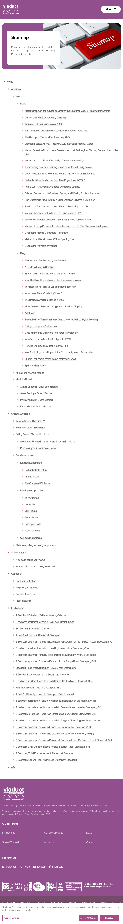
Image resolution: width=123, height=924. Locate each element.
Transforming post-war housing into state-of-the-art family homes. (59, 167)
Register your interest (27, 587)
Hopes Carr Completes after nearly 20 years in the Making (54, 160)
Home (10, 81)
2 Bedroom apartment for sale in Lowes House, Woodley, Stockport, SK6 (53, 727)
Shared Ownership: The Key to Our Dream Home (50, 273)
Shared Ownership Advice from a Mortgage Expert (50, 359)
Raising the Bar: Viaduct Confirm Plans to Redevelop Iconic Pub (57, 206)
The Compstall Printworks (38, 483)
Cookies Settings (11, 918)
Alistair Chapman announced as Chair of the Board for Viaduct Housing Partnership (67, 111)
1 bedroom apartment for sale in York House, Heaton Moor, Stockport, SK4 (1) (56, 700)
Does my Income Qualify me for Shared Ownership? (51, 332)
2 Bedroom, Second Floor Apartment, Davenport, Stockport (46, 759)
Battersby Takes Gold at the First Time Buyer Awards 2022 (55, 180)
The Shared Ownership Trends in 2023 (44, 299)
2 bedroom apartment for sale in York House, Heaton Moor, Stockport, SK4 (54, 681)
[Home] (11, 9)
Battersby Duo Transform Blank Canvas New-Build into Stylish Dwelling (61, 319)
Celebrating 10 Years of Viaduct (41, 245)
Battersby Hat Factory (36, 470)
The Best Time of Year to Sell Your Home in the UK (50, 286)
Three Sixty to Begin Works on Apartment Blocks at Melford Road (58, 219)
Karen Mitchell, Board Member (35, 406)
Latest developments (31, 462)
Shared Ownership (20, 413)
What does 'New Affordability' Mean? (44, 293)
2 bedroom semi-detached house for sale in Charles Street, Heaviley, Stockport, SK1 (59, 707)
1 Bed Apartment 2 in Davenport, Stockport (38, 635)
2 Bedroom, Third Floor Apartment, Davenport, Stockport (45, 753)
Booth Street (31, 517)
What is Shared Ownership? (30, 421)
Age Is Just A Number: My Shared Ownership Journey (52, 186)
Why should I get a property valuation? (35, 566)
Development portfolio (31, 490)
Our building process (31, 538)
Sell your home (18, 552)
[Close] (118, 907)
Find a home (17, 608)
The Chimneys (32, 497)
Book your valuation (26, 581)
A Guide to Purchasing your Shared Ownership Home (47, 441)
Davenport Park (33, 524)
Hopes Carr (30, 504)
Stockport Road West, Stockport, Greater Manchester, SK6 (46, 668)
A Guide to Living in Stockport (40, 267)
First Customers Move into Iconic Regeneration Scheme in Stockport (60, 200)
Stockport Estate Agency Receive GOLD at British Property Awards (59, 143)
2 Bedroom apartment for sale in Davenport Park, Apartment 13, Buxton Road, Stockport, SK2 (64, 641)
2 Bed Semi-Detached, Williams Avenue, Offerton (41, 615)
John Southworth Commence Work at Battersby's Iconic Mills (56, 130)
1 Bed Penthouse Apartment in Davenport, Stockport (43, 674)
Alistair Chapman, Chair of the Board (39, 386)
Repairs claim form (25, 594)
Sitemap (72, 902)
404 (13, 767)
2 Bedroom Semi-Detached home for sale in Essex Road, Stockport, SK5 (53, 746)
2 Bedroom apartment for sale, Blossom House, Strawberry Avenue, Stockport (56, 654)
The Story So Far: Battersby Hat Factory (45, 260)
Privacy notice (88, 902)
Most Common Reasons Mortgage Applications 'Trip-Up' (54, 306)
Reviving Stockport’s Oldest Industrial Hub (46, 345)
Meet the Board (24, 379)
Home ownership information (30, 427)
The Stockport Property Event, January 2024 (47, 137)
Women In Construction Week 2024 (43, 124)
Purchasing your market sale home (38, 448)
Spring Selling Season (36, 365)
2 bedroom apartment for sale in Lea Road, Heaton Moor (45, 622)
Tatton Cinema (32, 530)
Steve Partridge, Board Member (36, 393)
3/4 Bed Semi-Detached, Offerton (33, 628)
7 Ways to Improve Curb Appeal (41, 326)
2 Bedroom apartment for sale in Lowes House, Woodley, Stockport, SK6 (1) (55, 733)
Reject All (109, 918)
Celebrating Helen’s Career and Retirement (46, 232)
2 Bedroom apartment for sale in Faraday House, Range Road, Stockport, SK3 (56, 661)
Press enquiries (24, 600)
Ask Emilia (30, 313)
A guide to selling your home (30, 559)
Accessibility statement (110, 902)
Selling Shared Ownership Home (32, 434)
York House (31, 511)
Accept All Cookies (88, 918)
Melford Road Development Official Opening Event (50, 239)
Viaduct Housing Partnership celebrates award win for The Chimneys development (67, 226)
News (19, 96)
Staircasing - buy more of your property (36, 545)
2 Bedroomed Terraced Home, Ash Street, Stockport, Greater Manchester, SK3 (56, 714)
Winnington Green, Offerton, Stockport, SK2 (38, 687)
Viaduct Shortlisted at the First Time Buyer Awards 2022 (53, 213)
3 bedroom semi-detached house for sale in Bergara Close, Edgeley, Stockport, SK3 (59, 720)
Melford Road (32, 476)
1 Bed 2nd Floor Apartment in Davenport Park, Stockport (45, 694)
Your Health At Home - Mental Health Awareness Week (53, 280)
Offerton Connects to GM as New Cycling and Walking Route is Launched (62, 193)
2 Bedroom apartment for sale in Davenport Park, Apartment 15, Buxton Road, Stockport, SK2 (64, 740)
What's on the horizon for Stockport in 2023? (48, 339)
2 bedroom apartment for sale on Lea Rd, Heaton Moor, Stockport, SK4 (52, 648)
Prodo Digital (56, 902)
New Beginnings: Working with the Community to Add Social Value (59, 352)
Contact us (17, 573)
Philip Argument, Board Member (36, 399)
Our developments (25, 455)
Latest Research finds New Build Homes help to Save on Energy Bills (60, 173)
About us (16, 89)
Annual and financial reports (30, 372)
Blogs (23, 253)
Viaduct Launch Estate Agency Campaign (46, 117)
